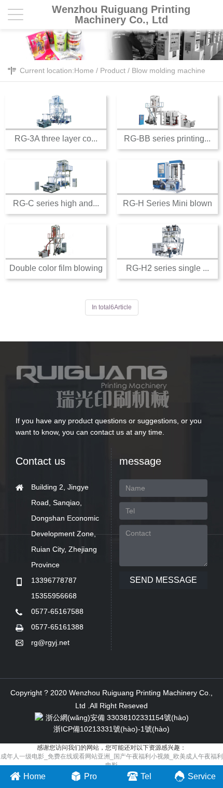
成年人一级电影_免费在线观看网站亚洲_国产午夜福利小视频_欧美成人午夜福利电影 (112, 761)
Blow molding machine (168, 70)
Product (113, 70)
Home (84, 70)
